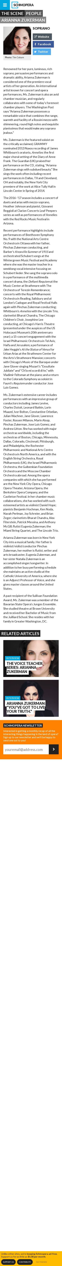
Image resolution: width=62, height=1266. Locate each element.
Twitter (43, 51)
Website (43, 36)
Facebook (44, 44)
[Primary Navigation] (5, 5)
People (34, 13)
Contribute (25, 1262)
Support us (8, 1262)
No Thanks (41, 1262)
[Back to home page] (36, 5)
